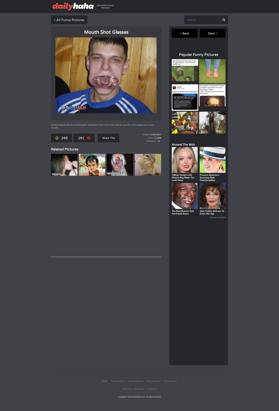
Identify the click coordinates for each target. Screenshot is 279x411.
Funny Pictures (136, 381)
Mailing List (139, 389)
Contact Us (152, 389)
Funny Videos (118, 381)
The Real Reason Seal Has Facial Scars (183, 212)
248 (64, 138)
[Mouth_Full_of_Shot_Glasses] (106, 75)
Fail (158, 141)
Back (185, 33)
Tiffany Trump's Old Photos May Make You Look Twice (183, 177)
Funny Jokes (170, 381)
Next (211, 33)
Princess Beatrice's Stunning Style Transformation (209, 177)
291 (81, 138)
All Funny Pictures (70, 20)
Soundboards (154, 381)
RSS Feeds (127, 389)
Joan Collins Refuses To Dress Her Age (212, 212)
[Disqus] (106, 216)
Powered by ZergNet (217, 217)
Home (105, 381)
